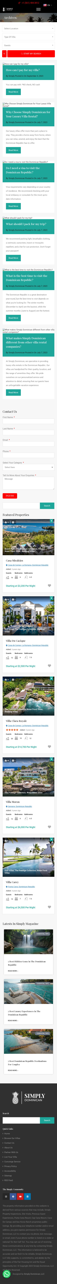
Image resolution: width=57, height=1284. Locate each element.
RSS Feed (8, 1180)
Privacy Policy (10, 1166)
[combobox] (28, 28)
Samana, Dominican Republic (20, 806)
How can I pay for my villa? (23, 70)
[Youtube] (20, 1196)
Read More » (13, 971)
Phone (6, 451)
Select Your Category (13, 462)
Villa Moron (13, 801)
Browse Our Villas (12, 1138)
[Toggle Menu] (38, 9)
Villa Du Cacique (15, 640)
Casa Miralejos (14, 560)
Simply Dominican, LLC (34, 1274)
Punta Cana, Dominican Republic (21, 887)
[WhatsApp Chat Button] (7, 1274)
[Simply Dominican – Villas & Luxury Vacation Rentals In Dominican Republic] (8, 9)
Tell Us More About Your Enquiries (19, 475)
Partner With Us (11, 1152)
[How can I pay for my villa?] (28, 64)
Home (7, 1134)
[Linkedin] (27, 1196)
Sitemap (8, 1176)
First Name (8, 417)
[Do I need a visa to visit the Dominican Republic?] (28, 162)
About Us (8, 1148)
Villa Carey (12, 882)
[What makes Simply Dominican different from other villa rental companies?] (28, 331)
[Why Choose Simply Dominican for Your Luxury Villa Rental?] (28, 104)
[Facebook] (13, 1196)
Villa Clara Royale (16, 721)
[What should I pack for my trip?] (28, 218)
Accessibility (10, 1171)
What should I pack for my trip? (26, 224)
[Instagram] (6, 1196)
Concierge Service (12, 1162)
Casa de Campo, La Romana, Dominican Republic (28, 565)
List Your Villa (10, 1157)
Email (5, 440)
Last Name (8, 428)
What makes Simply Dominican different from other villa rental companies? (26, 342)
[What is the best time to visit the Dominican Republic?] (28, 270)
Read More (13, 92)
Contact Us (9, 1143)
